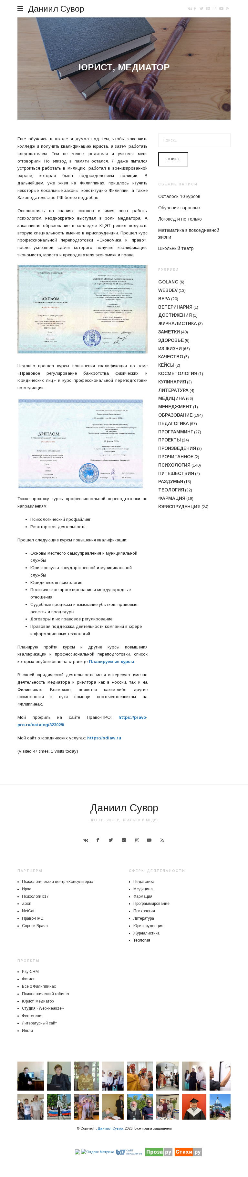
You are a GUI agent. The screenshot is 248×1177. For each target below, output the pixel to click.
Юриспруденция (179, 506)
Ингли (27, 1030)
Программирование (151, 903)
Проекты (169, 439)
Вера (164, 298)
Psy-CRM (30, 971)
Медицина (171, 398)
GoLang (168, 281)
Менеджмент (175, 406)
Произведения (177, 448)
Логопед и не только (180, 219)
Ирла (26, 889)
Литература (173, 390)
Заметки (169, 331)
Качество (170, 356)
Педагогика (173, 423)
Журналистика (177, 323)
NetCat (28, 911)
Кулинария (172, 381)
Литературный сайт (39, 1023)
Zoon (26, 903)
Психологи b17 (35, 896)
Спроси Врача (35, 926)
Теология (171, 489)
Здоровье (171, 340)
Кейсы (166, 365)
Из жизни (170, 348)
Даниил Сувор (56, 9)
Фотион (29, 979)
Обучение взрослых (179, 207)
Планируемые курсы (111, 661)
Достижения (175, 315)
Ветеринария (175, 307)
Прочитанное (175, 456)
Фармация (171, 498)
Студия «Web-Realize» (43, 1008)
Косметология (177, 373)
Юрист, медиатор (38, 1001)
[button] (30, 1076)
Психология (174, 465)
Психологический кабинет (45, 994)
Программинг (175, 431)
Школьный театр (176, 248)
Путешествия (176, 473)
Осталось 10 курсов (179, 196)
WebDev (168, 290)
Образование (175, 415)
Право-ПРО (33, 918)
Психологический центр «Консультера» (57, 881)
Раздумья (170, 481)
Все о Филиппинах (39, 986)
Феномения (33, 1016)
